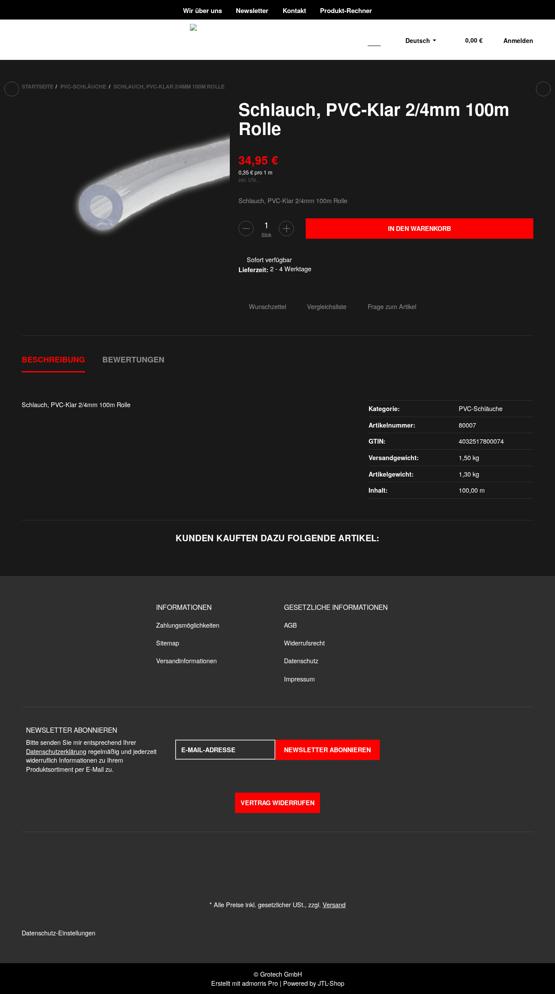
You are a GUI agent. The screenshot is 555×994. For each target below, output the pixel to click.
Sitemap (167, 642)
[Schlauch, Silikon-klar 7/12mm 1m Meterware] (543, 89)
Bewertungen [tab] (133, 359)
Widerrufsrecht (304, 642)
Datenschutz (301, 660)
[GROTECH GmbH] (293, 40)
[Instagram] (527, 9)
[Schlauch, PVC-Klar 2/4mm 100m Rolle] (126, 203)
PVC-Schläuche (481, 408)
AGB (290, 624)
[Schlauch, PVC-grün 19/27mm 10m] (11, 89)
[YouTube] (513, 9)
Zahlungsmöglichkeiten (187, 624)
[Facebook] (496, 9)
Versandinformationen (186, 660)
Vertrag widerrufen (277, 802)
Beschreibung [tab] (53, 359)
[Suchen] (375, 39)
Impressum (299, 678)
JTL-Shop (331, 982)
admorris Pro (260, 982)
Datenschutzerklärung (56, 751)
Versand (334, 904)
